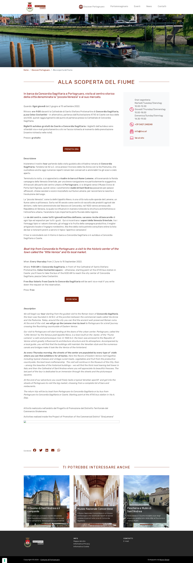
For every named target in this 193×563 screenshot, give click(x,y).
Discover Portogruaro (41, 70)
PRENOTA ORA (72, 149)
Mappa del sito (79, 541)
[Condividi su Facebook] (34, 450)
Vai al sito (139, 138)
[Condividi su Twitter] (40, 450)
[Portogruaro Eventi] (35, 7)
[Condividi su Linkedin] (46, 450)
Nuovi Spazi (164, 560)
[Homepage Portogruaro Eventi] (33, 542)
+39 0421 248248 (143, 124)
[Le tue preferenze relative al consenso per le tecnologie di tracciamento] (4, 560)
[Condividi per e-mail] (52, 450)
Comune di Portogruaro (50, 560)
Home (26, 70)
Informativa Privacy (82, 544)
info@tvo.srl (141, 131)
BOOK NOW (71, 299)
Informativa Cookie (81, 546)
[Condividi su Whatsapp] (58, 450)
